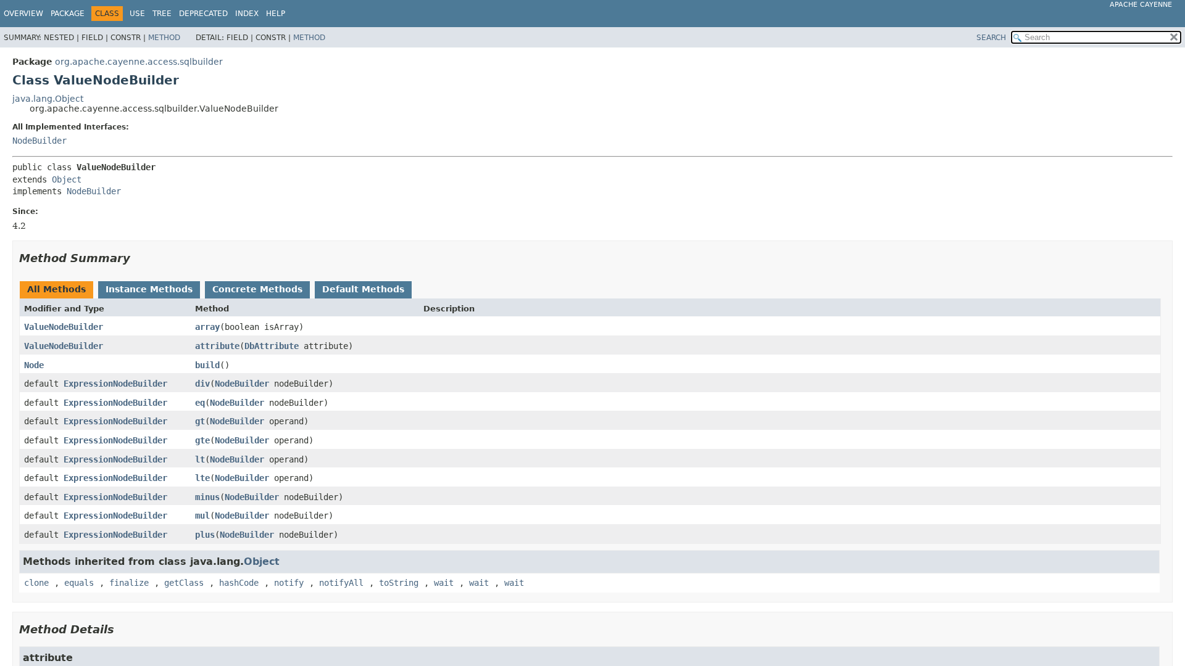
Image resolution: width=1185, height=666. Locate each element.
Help (275, 13)
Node (34, 365)
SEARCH (991, 37)
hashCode (239, 583)
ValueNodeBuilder (63, 327)
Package (68, 13)
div (202, 383)
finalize (129, 583)
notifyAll (341, 583)
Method (164, 37)
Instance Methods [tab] (149, 289)
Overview (23, 13)
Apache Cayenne (1141, 5)
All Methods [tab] (56, 289)
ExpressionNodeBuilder (115, 383)
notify (289, 583)
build (207, 365)
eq (200, 403)
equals (79, 583)
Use (137, 13)
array (207, 327)
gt (200, 421)
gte (202, 440)
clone (36, 583)
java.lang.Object (47, 99)
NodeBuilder (39, 141)
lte (202, 478)
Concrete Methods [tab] (257, 289)
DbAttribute (271, 346)
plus (205, 535)
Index (247, 13)
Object (66, 179)
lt (200, 459)
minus (207, 497)
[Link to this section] (139, 258)
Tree (162, 13)
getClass (184, 583)
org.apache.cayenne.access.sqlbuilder (139, 62)
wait (444, 583)
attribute (217, 346)
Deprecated (203, 13)
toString (398, 583)
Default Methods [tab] (363, 289)
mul (202, 515)
